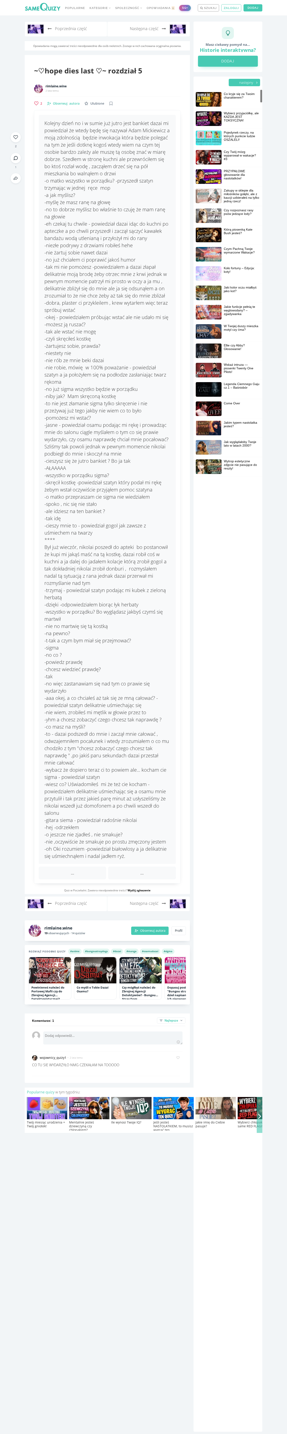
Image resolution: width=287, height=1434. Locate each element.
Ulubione (97, 103)
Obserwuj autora (152, 931)
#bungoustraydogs (96, 951)
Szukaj (210, 8)
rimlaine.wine (56, 86)
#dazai (117, 951)
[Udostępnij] (15, 178)
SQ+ (185, 7)
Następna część (145, 28)
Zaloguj (231, 8)
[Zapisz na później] (111, 103)
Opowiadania (160, 8)
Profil (179, 931)
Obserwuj (66, 103)
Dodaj (253, 7)
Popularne (75, 8)
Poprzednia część (70, 28)
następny (246, 82)
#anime (75, 951)
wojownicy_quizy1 (53, 1057)
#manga (131, 951)
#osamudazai (150, 951)
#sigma (168, 951)
